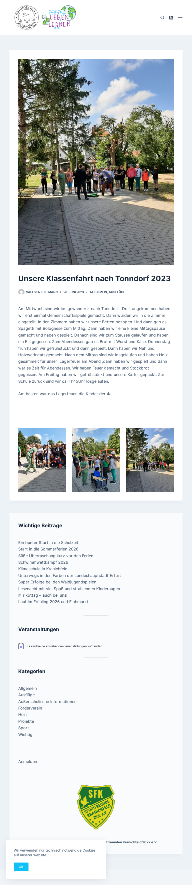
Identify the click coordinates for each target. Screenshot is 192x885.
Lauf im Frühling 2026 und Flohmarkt (53, 601)
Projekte (26, 721)
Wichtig (25, 734)
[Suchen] (162, 17)
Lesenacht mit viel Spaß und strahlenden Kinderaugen (69, 588)
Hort (22, 714)
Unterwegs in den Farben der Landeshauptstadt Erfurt (69, 575)
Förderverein (30, 708)
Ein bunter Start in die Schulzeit (48, 542)
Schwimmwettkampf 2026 (43, 562)
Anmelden (27, 761)
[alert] (96, 646)
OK (21, 867)
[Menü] (180, 17)
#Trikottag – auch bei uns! (42, 595)
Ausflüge (117, 292)
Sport (23, 727)
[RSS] (171, 17)
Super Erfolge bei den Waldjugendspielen (58, 581)
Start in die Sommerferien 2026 (48, 548)
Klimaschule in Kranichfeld (43, 568)
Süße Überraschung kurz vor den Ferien (55, 555)
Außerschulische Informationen (47, 701)
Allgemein (98, 292)
